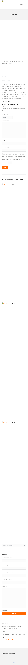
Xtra (12, 68)
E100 (12, 184)
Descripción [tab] (4, 76)
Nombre (4, 140)
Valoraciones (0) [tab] (6, 80)
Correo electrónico (6, 147)
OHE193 (13, 422)
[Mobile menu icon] (25, 4)
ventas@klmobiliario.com (10, 640)
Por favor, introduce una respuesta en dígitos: (12, 159)
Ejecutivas (9, 68)
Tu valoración (5, 120)
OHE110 (13, 303)
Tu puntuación (5, 114)
